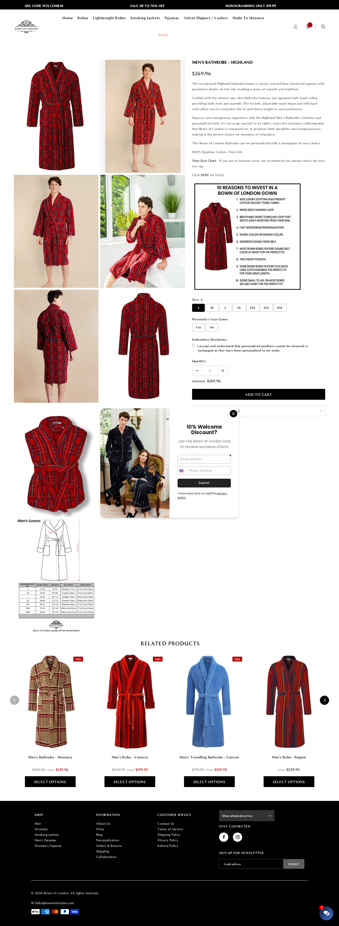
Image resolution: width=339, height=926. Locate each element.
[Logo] (32, 26)
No (212, 327)
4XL (280, 308)
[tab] (169, 643)
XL (239, 308)
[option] (116, 6)
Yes (198, 327)
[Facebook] (223, 837)
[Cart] (307, 27)
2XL (253, 308)
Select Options (50, 782)
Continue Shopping (289, 76)
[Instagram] (237, 837)
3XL (266, 308)
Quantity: (199, 361)
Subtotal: (198, 381)
